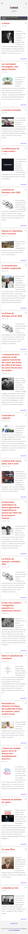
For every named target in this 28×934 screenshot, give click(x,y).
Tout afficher (23, 17)
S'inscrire (14, 11)
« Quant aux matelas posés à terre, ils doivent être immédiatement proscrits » (11, 753)
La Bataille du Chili (10, 888)
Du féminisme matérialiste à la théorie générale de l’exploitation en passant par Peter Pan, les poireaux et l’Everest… (12, 510)
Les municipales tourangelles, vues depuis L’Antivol (10, 67)
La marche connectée (11, 110)
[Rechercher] (26, 4)
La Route (6, 23)
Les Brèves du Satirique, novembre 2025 (11, 561)
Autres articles (14, 923)
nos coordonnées (15, 930)
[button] (25, 23)
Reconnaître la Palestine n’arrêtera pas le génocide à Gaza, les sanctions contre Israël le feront (12, 708)
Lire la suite (23, 58)
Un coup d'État (8, 849)
